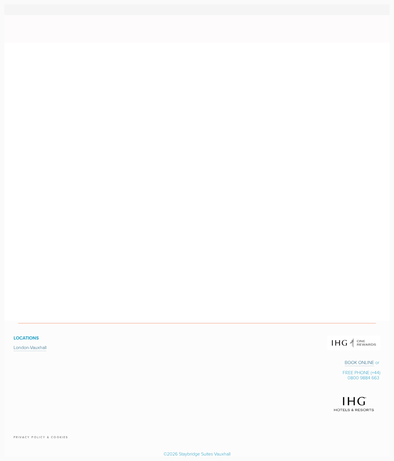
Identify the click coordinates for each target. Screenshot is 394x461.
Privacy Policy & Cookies (41, 437)
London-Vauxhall (30, 347)
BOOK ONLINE (359, 362)
